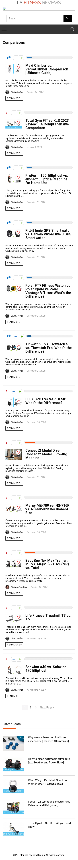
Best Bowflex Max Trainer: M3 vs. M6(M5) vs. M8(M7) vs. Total (47, 564)
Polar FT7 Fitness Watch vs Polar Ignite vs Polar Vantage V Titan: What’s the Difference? (48, 291)
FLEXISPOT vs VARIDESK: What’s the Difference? (45, 401)
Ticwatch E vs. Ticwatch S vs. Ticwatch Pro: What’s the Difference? (48, 348)
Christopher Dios (18, 587)
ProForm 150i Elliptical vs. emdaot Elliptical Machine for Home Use (46, 179)
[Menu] (4, 29)
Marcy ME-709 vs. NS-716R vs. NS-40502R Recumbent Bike (47, 509)
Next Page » (47, 707)
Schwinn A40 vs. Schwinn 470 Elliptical (45, 669)
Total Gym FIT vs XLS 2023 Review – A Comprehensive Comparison (47, 124)
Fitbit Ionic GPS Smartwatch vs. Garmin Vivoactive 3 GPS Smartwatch (48, 234)
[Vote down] (15, 57)
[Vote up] (21, 57)
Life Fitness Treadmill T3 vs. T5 (48, 617)
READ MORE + (14, 98)
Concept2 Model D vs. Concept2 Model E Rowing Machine (46, 454)
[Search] (72, 29)
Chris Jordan (16, 92)
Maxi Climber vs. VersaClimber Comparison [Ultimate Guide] (46, 69)
